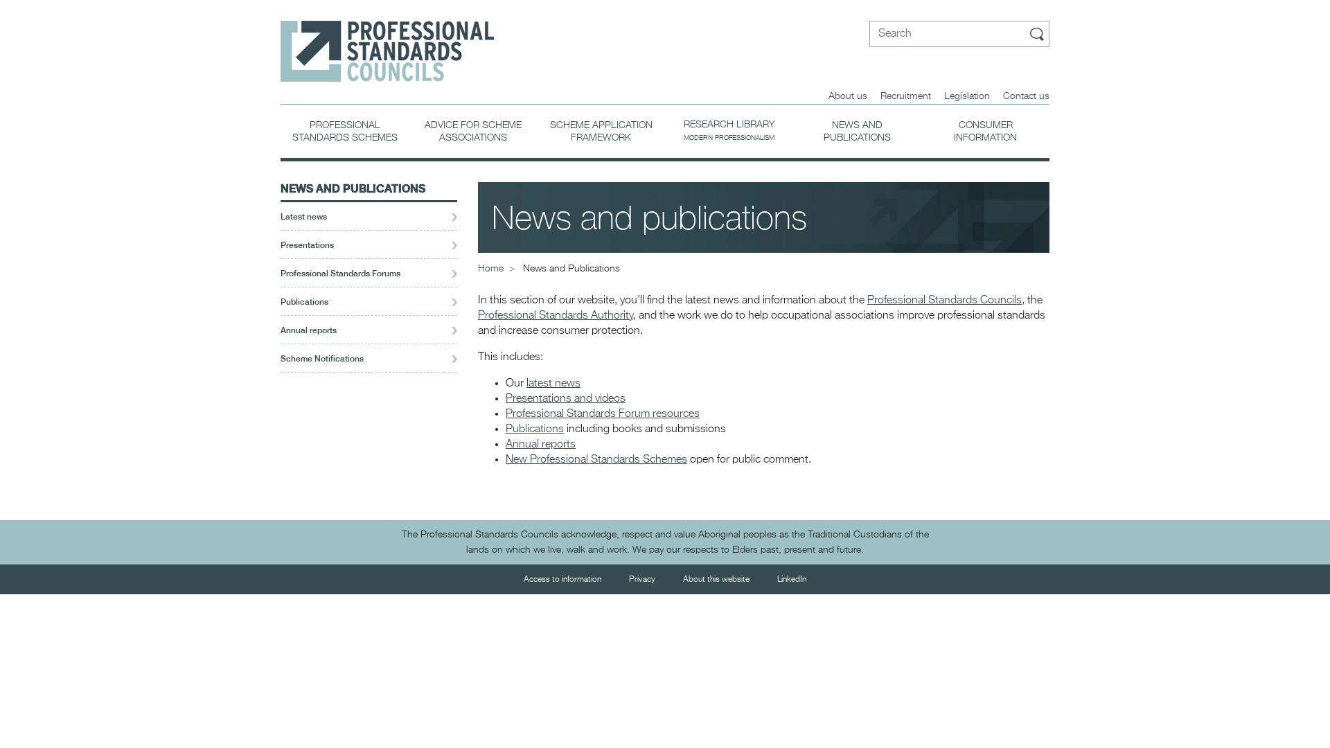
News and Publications (353, 188)
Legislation (967, 96)
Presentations (307, 245)
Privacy (642, 580)
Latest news (304, 217)
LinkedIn (791, 580)
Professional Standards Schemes (345, 132)
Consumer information (985, 132)
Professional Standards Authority (555, 315)
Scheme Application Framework (601, 132)
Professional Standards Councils (944, 300)
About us (847, 96)
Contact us (1026, 96)
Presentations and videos (566, 398)
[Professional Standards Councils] (387, 40)
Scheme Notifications (322, 359)
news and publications (857, 132)
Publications (304, 302)
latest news (553, 383)
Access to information (562, 580)
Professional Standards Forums (340, 273)
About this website (716, 580)
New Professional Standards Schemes (596, 459)
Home (491, 269)
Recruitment (905, 96)
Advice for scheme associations (473, 132)
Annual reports (309, 330)
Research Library (729, 130)
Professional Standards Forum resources (603, 414)
